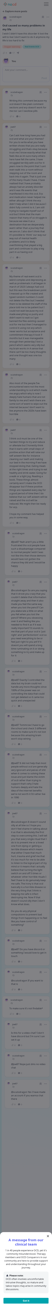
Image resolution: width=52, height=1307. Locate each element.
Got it (26, 1300)
